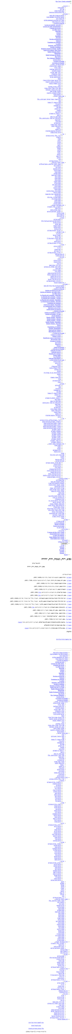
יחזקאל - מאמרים (56, 439)
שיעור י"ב (68, 610)
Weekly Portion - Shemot (54, 319)
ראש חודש (58, 385)
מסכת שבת (58, 172)
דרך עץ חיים (57, 251)
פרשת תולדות (57, 791)
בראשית (58, 137)
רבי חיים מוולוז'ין (60, 255)
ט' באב (59, 115)
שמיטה (59, 371)
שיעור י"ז (68, 625)
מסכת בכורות (57, 203)
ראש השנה (58, 120)
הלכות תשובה (57, 225)
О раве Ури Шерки (58, 535)
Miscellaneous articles (55, 331)
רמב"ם (62, 218)
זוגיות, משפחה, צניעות (55, 83)
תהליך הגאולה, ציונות (55, 368)
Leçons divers (57, 59)
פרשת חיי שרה (57, 790)
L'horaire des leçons (55, 28)
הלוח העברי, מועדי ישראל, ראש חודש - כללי (49, 99)
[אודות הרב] (61, 529)
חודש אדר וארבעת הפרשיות (53, 131)
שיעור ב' (69, 580)
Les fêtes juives (56, 29)
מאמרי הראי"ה (57, 270)
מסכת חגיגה (57, 186)
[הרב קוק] (62, 994)
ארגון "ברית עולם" (63, 542)
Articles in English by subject (53, 312)
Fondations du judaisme (54, 42)
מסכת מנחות (57, 202)
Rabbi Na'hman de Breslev (53, 55)
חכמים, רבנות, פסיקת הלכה (57, 489)
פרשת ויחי (58, 801)
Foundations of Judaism (54, 327)
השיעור (20, 622)
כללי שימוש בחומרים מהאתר (56, 12)
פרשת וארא (57, 807)
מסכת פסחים (57, 173)
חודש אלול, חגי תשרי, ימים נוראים (52, 402)
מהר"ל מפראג (60, 232)
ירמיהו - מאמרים (56, 437)
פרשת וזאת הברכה (56, 880)
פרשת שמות (57, 806)
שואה (59, 78)
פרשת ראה (58, 869)
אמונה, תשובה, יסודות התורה (56, 485)
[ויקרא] (60, 823)
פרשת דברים (57, 864)
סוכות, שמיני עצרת (56, 124)
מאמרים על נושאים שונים (57, 360)
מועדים (62, 383)
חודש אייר (58, 104)
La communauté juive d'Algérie (52, 306)
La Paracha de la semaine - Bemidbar (50, 300)
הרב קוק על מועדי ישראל (54, 274)
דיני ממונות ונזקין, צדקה (58, 511)
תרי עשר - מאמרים (55, 440)
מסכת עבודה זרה (56, 199)
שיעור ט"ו (68, 619)
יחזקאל (59, 154)
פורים (59, 417)
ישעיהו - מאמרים (56, 436)
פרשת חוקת (57, 853)
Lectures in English (59, 61)
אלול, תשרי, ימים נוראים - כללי (56, 755)
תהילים (59, 157)
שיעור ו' (69, 592)
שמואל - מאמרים (56, 432)
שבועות (59, 110)
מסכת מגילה (57, 183)
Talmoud (58, 41)
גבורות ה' (58, 233)
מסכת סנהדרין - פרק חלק (54, 197)
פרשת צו (58, 828)
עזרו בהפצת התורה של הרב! (63, 638)
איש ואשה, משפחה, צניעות (57, 504)
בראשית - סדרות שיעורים (54, 782)
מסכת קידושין (57, 192)
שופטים (59, 146)
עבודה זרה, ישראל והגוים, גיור (56, 500)
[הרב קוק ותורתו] (55, 461)
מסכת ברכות (57, 170)
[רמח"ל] (63, 981)
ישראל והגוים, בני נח (55, 77)
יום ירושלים (58, 108)
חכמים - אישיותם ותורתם (54, 211)
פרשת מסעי (57, 859)
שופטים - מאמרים (56, 431)
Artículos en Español (58, 349)
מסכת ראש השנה (56, 175)
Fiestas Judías (57, 355)
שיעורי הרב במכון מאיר (58, 22)
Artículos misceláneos (55, 358)
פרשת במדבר (57, 845)
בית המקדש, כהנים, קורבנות (53, 82)
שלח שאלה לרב (60, 480)
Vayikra (58, 34)
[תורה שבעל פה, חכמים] (51, 205)
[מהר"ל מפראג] (56, 232)
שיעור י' (69, 604)
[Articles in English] (53, 311)
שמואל (59, 148)
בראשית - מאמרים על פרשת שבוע (51, 421)
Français (62, 547)
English (62, 548)
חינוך (59, 85)
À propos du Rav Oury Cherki (55, 532)
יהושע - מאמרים (56, 429)
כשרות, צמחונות (60, 723)
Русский (61, 550)
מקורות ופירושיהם (59, 486)
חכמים (59, 448)
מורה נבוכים (57, 229)
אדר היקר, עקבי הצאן (55, 265)
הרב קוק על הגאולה (55, 278)
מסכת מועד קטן (56, 184)
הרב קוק (62, 257)
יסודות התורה (57, 361)
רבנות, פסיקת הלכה (55, 210)
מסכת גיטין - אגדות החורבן (53, 191)
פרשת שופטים (57, 870)
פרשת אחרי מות (56, 834)
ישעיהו (59, 151)
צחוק (59, 379)
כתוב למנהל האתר (59, 11)
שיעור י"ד (68, 616)
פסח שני (58, 107)
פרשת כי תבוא (57, 874)
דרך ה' (59, 248)
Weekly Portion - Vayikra (54, 320)
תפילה (62, 453)
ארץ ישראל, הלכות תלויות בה (56, 496)
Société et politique (55, 47)
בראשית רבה (57, 165)
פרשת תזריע (57, 831)
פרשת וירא (58, 788)
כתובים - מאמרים (56, 442)
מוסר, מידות (57, 67)
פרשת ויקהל (57, 820)
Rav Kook (58, 56)
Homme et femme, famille (57, 685)
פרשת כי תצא (57, 872)
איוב (59, 159)
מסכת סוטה (57, 189)
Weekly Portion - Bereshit (53, 317)
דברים (59, 143)
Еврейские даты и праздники (52, 338)
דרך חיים (58, 240)
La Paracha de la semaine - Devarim (51, 301)
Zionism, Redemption (55, 328)
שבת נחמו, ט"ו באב (55, 116)
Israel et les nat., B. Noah (57, 687)
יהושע (59, 145)
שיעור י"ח (68, 628)
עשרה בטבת (57, 412)
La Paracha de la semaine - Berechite (50, 295)
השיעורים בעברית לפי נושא (57, 15)
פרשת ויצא (58, 793)
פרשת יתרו (58, 812)
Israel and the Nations (55, 330)
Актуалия (58, 342)
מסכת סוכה (58, 178)
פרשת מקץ (58, 798)
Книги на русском (58, 526)
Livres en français (59, 523)
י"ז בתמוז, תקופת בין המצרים (53, 398)
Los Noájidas (57, 357)
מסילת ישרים (57, 246)
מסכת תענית (57, 181)
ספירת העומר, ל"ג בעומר (54, 102)
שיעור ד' (69, 586)
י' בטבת (59, 127)
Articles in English (59, 311)
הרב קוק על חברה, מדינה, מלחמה (52, 475)
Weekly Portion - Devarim (53, 323)
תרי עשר (58, 156)
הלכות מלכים (57, 227)
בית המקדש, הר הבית (58, 497)
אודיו (39, 592)
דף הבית (65, 6)
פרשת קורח (58, 851)
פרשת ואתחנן (57, 866)
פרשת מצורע (57, 832)
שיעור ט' (69, 601)
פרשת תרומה (57, 815)
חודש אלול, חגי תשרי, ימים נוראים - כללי (50, 118)
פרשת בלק (58, 855)
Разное (59, 346)
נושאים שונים (57, 94)
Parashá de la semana (55, 353)
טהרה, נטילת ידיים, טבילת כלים (55, 508)
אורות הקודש (57, 260)
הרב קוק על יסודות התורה (54, 470)
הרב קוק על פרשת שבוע (54, 273)
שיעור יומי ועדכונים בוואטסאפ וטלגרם (54, 20)
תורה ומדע (58, 363)
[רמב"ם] (60, 218)
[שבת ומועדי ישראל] (53, 96)
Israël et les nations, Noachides (52, 304)
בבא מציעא (61, 930)
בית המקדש (57, 369)
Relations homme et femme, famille (51, 48)
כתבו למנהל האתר (36, 1025)
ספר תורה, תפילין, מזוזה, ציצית (53, 88)
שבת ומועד (61, 493)
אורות (59, 259)
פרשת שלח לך (57, 850)
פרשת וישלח (57, 795)
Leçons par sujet (59, 662)
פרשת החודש (60, 776)
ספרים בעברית (60, 521)
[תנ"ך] (61, 134)
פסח (59, 101)
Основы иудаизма (55, 341)
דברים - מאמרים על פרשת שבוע (52, 428)
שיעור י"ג (68, 613)
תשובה (59, 365)
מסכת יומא (58, 176)
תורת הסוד (58, 208)
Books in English (59, 524)
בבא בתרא (58, 195)
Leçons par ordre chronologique (52, 26)
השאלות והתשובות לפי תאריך (56, 483)
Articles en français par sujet (53, 290)
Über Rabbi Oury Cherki (57, 538)
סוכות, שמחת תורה (55, 409)
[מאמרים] (62, 284)
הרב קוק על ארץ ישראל (54, 279)
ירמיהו (59, 153)
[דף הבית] (62, 6)
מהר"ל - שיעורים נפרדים (54, 243)
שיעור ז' (69, 595)
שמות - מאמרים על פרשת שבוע (52, 423)
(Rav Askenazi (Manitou (54, 58)
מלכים (59, 150)
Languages (64, 543)
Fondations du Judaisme (54, 303)
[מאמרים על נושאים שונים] (50, 360)
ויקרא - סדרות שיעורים (54, 825)
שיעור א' (69, 577)
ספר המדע (58, 224)
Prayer (59, 325)
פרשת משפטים (57, 814)
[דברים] (60, 861)
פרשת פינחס (57, 856)
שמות (59, 139)
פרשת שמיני (57, 829)
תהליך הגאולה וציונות (55, 75)
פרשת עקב (58, 867)
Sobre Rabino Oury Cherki (56, 537)
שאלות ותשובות (63, 478)
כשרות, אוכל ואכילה (58, 507)
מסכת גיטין (61, 927)
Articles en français (59, 289)
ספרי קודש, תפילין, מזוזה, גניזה (56, 510)
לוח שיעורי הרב (60, 18)
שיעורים (65, 14)
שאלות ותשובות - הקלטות (54, 93)
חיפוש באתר (61, 7)
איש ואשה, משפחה (55, 377)
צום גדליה (58, 121)
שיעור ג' (69, 583)
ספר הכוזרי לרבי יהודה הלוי (57, 455)
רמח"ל (62, 244)
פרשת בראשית (57, 783)
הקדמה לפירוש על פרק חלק (57, 957)
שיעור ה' (69, 589)
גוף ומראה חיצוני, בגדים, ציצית (56, 505)
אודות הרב (65, 529)
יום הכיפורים (57, 123)
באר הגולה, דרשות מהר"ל (54, 238)
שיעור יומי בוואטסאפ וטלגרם (60, 657)
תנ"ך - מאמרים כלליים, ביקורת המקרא (50, 420)
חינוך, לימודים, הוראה (58, 502)
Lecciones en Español (58, 63)
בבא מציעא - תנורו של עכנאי (53, 194)
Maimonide (57, 53)
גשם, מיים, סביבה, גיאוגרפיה (53, 90)
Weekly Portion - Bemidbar (53, 322)
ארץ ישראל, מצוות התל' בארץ (56, 717)
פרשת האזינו (57, 878)
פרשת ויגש (58, 799)
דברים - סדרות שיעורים (54, 862)
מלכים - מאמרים (56, 434)
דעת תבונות (57, 249)
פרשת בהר (58, 839)
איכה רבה (58, 167)
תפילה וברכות (60, 213)
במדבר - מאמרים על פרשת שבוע (52, 426)
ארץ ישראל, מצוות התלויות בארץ (52, 80)
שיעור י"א (68, 607)
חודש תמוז (58, 112)
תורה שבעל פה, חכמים (58, 205)
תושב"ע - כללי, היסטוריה (54, 206)
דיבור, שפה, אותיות (55, 72)
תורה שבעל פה (57, 450)
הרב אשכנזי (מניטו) (59, 282)
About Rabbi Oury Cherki (57, 534)
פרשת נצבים (57, 875)
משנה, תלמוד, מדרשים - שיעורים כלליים (50, 164)
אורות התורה (57, 262)
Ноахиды (58, 344)
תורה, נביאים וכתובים (62, 777)
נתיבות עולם (57, 241)
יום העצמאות (57, 105)
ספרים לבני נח (60, 527)
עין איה (59, 263)
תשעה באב (58, 399)
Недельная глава (56, 339)
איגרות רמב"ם (57, 222)
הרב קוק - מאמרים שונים (54, 477)
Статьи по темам (56, 334)
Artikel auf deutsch (59, 347)
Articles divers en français (53, 309)
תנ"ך (63, 134)
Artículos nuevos (56, 352)
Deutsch (62, 553)
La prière (58, 44)
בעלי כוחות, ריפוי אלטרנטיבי (56, 513)
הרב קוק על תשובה (55, 276)
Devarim (58, 37)
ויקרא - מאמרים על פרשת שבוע (52, 425)
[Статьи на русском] (52, 333)
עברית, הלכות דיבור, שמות (57, 488)
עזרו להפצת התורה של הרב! (36, 1022)
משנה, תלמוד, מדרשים (58, 162)
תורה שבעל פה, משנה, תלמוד (56, 444)
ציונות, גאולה (60, 494)
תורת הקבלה (57, 451)
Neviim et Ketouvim (55, 39)
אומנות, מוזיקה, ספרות (58, 516)
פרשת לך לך (57, 787)
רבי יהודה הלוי (60, 216)
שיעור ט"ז (68, 622)
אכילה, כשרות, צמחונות (54, 86)
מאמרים (65, 284)
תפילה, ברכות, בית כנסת (57, 491)
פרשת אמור (57, 837)
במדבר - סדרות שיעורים (54, 844)
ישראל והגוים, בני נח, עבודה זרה (52, 372)
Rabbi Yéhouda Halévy (54, 52)
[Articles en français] (53, 289)
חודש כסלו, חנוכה (56, 126)
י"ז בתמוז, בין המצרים (55, 113)
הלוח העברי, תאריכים (58, 515)
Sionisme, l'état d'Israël (54, 45)
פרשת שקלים (60, 769)
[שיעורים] (62, 14)
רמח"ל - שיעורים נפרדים (54, 252)
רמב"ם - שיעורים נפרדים (54, 230)
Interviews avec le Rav (54, 308)
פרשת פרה (61, 774)
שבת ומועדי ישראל (59, 96)
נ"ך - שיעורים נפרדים (55, 161)
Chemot (58, 33)
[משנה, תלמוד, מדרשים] (55, 899)
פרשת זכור (61, 771)
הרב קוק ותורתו (60, 461)
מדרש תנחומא (57, 169)
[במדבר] (60, 842)
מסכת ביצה (58, 180)
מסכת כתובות (57, 188)
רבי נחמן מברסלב (59, 254)
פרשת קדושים (57, 836)
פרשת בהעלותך (56, 848)
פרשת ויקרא (57, 826)
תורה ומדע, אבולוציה (55, 69)
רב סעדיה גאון (60, 214)
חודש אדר (61, 768)
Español (62, 551)
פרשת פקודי (57, 821)
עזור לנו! (62, 9)
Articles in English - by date (53, 314)
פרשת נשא (58, 847)
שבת (59, 97)
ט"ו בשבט (58, 129)
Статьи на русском (58, 333)
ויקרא (59, 140)
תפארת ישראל (57, 235)
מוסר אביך (58, 268)
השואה (59, 374)
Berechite (58, 31)
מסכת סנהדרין (60, 934)
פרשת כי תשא (57, 818)
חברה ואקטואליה (56, 366)
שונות (59, 382)
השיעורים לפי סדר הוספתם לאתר (55, 17)
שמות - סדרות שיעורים (54, 804)
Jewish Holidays (56, 316)
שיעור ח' (69, 598)
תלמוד (59, 447)
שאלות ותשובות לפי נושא (57, 481)
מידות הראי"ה (57, 466)
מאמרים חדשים (60, 287)
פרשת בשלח (57, 810)
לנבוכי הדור (58, 271)
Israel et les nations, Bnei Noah (52, 50)
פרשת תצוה (57, 817)
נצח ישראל (58, 236)
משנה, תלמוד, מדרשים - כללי (56, 900)
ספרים (66, 519)
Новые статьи (57, 336)
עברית (62, 545)
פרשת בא (58, 809)
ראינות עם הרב (57, 380)
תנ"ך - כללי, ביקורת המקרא (53, 135)
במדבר (59, 142)
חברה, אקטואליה (56, 74)
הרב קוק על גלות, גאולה (54, 474)
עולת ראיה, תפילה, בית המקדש (52, 267)
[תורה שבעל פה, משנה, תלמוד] (48, 444)
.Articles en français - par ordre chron (50, 292)
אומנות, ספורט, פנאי (55, 91)
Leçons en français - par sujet (53, 25)
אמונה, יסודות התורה (55, 66)
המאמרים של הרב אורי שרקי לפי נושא (54, 285)
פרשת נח (58, 785)
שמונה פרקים (57, 219)
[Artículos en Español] (52, 349)
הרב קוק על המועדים (55, 469)
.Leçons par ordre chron (57, 663)
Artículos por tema (55, 350)
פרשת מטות (57, 858)
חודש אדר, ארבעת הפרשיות (53, 415)
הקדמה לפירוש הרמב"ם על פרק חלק (51, 221)
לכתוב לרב (65, 540)
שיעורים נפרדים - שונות (58, 64)
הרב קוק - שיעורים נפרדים (54, 281)
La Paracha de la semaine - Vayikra (51, 298)
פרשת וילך (58, 877)
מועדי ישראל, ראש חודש (57, 736)
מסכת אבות (57, 200)
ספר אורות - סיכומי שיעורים (53, 462)
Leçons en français (59, 23)
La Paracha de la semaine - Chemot (51, 297)
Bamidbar (58, 36)
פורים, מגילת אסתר (55, 132)
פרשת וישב (58, 796)
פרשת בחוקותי (57, 840)
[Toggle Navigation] (70, 3)
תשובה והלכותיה (56, 71)
